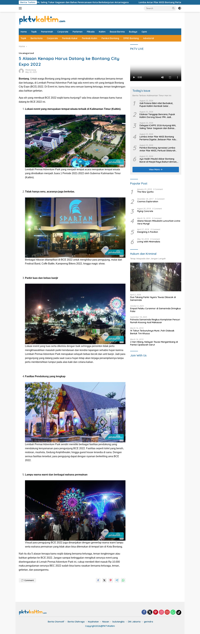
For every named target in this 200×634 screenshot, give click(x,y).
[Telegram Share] (117, 580)
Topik (34, 31)
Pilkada (91, 31)
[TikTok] (178, 612)
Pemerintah (47, 31)
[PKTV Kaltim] (42, 19)
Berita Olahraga (76, 621)
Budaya (133, 31)
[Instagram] (161, 612)
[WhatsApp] (172, 612)
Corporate (62, 31)
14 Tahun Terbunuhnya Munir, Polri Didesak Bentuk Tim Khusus (152, 332)
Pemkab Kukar (70, 38)
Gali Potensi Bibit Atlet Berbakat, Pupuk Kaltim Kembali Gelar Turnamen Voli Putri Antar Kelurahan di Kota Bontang (158, 104)
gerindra (148, 621)
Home (24, 31)
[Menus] (21, 8)
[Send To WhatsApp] (123, 580)
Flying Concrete (145, 211)
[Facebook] (144, 612)
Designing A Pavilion (147, 232)
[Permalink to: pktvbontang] (21, 70)
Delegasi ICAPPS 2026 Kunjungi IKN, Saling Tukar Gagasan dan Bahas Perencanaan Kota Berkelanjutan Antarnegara (158, 127)
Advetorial (148, 38)
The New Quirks (145, 191)
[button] (173, 8)
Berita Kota (36, 38)
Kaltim (102, 31)
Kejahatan (93, 621)
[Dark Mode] (179, 8)
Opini (144, 31)
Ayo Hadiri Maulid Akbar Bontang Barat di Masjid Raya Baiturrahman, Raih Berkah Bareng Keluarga (158, 160)
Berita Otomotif (56, 621)
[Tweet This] (104, 580)
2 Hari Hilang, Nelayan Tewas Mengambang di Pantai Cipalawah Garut (154, 343)
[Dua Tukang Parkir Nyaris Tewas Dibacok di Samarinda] (155, 277)
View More (154, 169)
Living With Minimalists (148, 241)
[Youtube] (167, 612)
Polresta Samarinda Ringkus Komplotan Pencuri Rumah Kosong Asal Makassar (155, 321)
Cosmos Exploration (147, 201)
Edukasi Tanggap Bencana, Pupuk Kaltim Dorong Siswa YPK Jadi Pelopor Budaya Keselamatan (157, 116)
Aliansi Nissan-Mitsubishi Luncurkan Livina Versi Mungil (158, 222)
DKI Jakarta (134, 621)
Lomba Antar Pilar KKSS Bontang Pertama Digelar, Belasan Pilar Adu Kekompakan (147, 2)
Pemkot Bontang (110, 38)
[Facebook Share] (98, 580)
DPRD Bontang (131, 38)
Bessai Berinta (117, 31)
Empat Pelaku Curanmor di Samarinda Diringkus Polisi (155, 310)
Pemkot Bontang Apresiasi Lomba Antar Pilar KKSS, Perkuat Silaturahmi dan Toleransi (159, 149)
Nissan (105, 621)
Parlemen (77, 31)
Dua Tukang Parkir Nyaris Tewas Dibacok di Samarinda (153, 299)
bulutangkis (118, 621)
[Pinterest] (155, 612)
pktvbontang (30, 70)
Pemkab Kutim (89, 38)
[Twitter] (149, 612)
